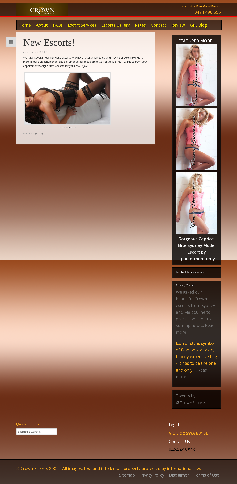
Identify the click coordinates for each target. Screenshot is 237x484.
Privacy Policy (151, 475)
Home (25, 25)
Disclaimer (179, 475)
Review (178, 25)
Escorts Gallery (114, 25)
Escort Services (82, 25)
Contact (158, 25)
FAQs (58, 25)
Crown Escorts (42, 9)
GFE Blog (198, 25)
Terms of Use (206, 475)
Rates (139, 25)
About (42, 25)
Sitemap (127, 475)
